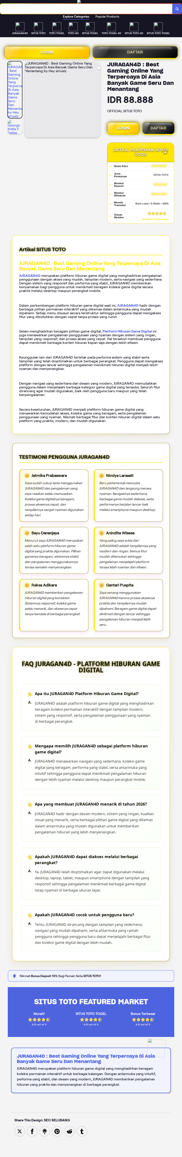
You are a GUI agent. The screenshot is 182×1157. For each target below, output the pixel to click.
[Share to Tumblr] (82, 1131)
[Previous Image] (28, 100)
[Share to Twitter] (19, 1131)
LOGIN (46, 52)
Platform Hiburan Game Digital (127, 331)
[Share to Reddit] (69, 1131)
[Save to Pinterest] (57, 1131)
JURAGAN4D (29, 276)
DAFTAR (135, 52)
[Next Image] (96, 100)
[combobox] (86, 9)
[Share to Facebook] (32, 1131)
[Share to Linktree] (44, 1131)
